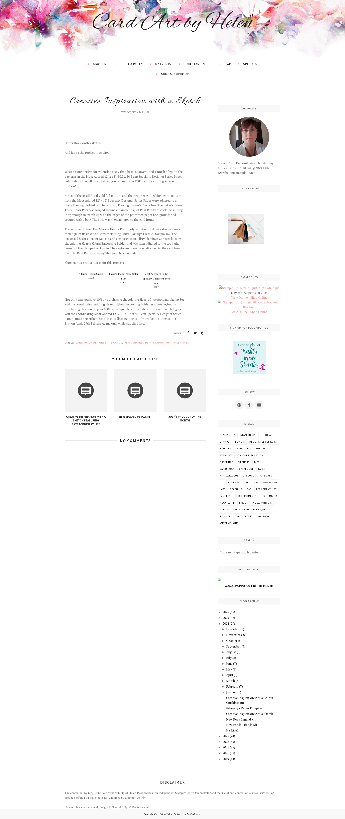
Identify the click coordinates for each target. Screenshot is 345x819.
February (232, 686)
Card (239, 448)
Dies (257, 462)
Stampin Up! (248, 434)
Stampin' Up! (162, 342)
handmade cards (258, 448)
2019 (226, 759)
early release (243, 516)
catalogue (246, 468)
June (229, 663)
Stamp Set (226, 455)
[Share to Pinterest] (202, 333)
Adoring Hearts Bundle (91, 273)
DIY (222, 482)
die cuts (248, 475)
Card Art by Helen (172, 23)
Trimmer (225, 516)
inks (222, 489)
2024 (226, 623)
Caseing (225, 509)
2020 (226, 753)
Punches (233, 482)
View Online (239, 297)
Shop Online (258, 297)
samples (225, 495)
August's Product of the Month (249, 586)
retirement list (266, 489)
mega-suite (227, 502)
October (231, 641)
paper (261, 468)
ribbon (243, 502)
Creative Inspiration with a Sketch (249, 714)
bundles (225, 448)
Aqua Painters (262, 502)
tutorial (266, 434)
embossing (270, 482)
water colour (229, 523)
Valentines (181, 342)
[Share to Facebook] (188, 333)
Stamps (224, 441)
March (230, 681)
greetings (226, 462)
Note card (265, 475)
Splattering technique (250, 509)
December (233, 629)
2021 (226, 747)
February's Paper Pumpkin (244, 708)
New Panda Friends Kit (241, 725)
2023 (226, 736)
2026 (226, 612)
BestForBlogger (194, 814)
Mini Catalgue (229, 475)
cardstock (227, 468)
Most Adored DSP (138, 342)
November (233, 635)
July (229, 658)
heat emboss (269, 495)
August (231, 652)
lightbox (263, 516)
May (229, 669)
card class (251, 482)
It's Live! (232, 730)
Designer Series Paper (263, 441)
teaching (236, 489)
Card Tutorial (86, 342)
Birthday (244, 462)
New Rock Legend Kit (241, 719)
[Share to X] (195, 333)
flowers (239, 441)
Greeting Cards (110, 342)
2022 (226, 742)
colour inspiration (250, 455)
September (233, 646)
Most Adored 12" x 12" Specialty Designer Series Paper (156, 278)
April (229, 675)
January (231, 692)
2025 (226, 618)
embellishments (245, 495)
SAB (249, 489)
